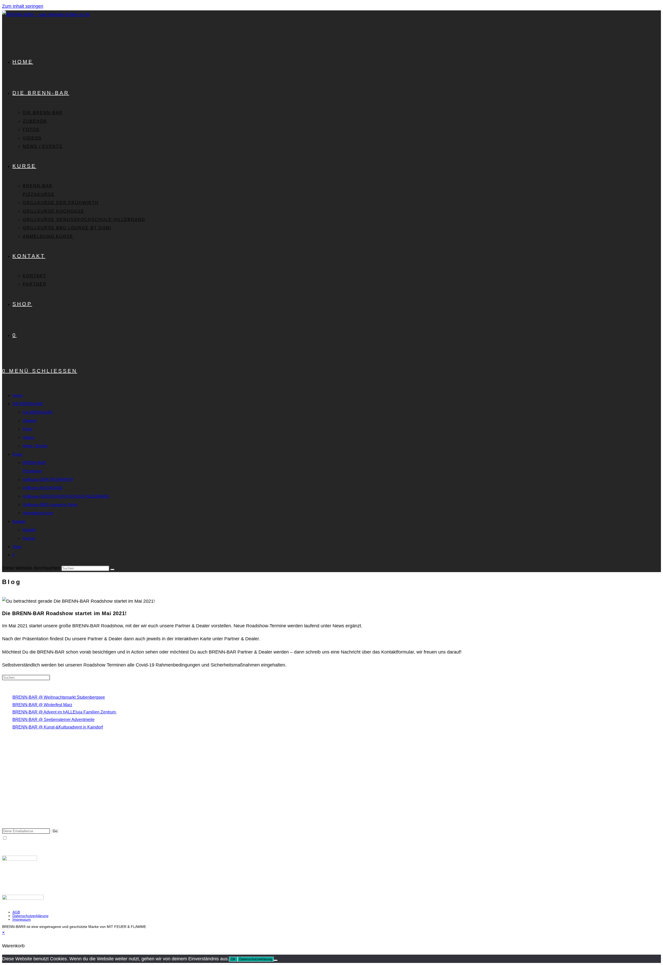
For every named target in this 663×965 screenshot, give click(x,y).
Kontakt (18, 521)
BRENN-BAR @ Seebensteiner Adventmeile (53, 719)
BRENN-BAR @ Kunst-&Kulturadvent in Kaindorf (57, 727)
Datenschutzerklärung (30, 916)
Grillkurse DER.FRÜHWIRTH (48, 479)
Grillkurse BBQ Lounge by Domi (50, 504)
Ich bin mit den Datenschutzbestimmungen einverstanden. (60, 838)
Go (55, 831)
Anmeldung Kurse (38, 513)
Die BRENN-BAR (38, 412)
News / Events (35, 445)
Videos (28, 437)
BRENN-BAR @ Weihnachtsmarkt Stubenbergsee (58, 697)
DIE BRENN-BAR (27, 403)
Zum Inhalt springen (22, 6)
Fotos (27, 429)
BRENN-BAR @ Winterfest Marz (42, 705)
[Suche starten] (112, 569)
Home (17, 395)
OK (233, 959)
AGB (16, 912)
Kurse (17, 454)
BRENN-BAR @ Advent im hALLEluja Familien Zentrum (64, 712)
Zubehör (30, 420)
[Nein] (275, 960)
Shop (16, 546)
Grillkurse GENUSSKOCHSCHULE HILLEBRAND (66, 496)
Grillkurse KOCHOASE (42, 487)
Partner (29, 538)
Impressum (21, 919)
